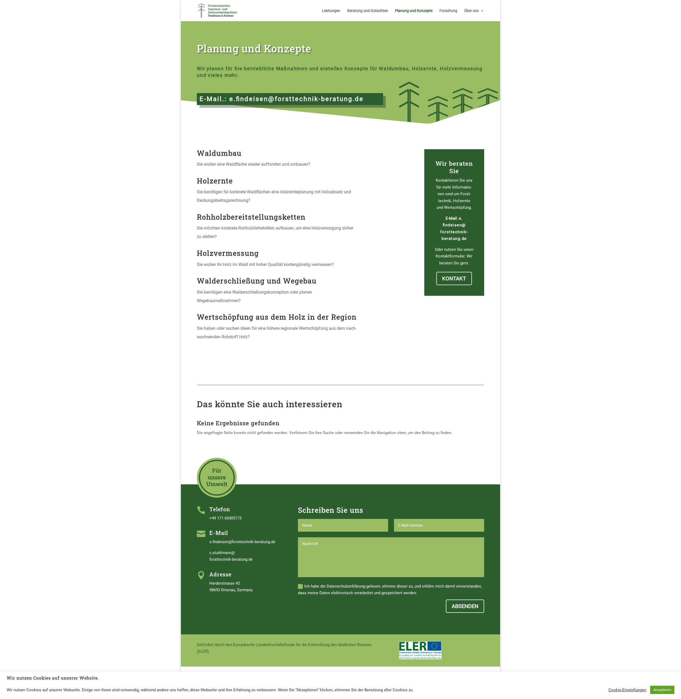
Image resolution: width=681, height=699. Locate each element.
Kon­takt (454, 278)
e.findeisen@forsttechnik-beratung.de (242, 541)
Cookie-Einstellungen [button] (627, 690)
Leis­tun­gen (331, 11)
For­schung (448, 11)
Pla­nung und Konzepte (414, 11)
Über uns (471, 11)
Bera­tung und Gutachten (367, 11)
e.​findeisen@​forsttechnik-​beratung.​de (296, 99)
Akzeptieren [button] (662, 690)
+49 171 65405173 (225, 518)
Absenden (465, 606)
